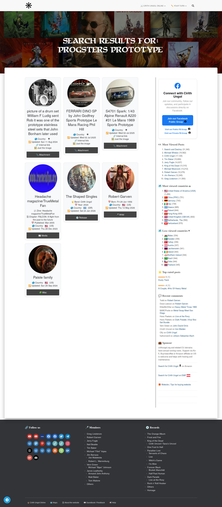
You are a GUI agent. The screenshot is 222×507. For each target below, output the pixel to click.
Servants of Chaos (157, 453)
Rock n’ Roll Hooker (156, 483)
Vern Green (92, 464)
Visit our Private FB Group (176, 133)
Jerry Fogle (169, 162)
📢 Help (112, 503)
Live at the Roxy (182, 316)
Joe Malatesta (95, 457)
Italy (169, 203)
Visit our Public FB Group (176, 129)
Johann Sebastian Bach (183, 335)
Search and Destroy (173, 149)
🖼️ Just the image (42, 147)
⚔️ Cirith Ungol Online (152, 5)
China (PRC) (173, 197)
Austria (170, 245)
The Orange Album (156, 434)
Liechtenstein (173, 248)
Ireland (170, 251)
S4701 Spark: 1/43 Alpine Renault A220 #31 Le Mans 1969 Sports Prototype (120, 117)
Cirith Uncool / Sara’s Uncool (162, 443)
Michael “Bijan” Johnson (99, 467)
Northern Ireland (174, 254)
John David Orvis (180, 325)
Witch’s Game (155, 460)
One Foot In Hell (155, 447)
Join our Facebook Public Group (177, 120)
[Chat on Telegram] (7, 499)
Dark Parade (153, 477)
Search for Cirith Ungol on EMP (172, 375)
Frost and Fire (154, 437)
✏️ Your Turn (178, 5)
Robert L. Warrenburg (98, 461)
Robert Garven (120, 196)
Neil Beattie (92, 444)
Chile (169, 261)
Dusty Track (163, 279)
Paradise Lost (153, 450)
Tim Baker (168, 159)
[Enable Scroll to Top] (216, 501)
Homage (151, 490)
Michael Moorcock (172, 168)
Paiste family (43, 277)
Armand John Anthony (98, 473)
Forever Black (154, 467)
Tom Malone (94, 480)
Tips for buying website (180, 384)
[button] (165, 5)
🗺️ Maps (53, 503)
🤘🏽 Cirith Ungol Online (36, 503)
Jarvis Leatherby (95, 471)
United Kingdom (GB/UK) (178, 216)
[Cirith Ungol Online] (29, 5)
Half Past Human (157, 473)
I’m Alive (153, 464)
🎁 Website (163, 384)
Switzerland (172, 223)
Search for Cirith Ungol (168, 366)
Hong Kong (172, 213)
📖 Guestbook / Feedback (94, 503)
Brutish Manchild (157, 470)
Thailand (171, 264)
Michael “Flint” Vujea (96, 451)
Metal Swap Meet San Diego (176, 311)
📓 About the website (70, 503)
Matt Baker (93, 477)
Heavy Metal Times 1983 (186, 306)
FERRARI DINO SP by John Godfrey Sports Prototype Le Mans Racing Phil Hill (81, 120)
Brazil (169, 258)
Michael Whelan (171, 152)
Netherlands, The (175, 220)
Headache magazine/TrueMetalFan (43, 201)
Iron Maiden (180, 328)
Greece (170, 207)
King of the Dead (171, 165)
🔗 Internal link (43, 144)
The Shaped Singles (81, 196)
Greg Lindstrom (171, 178)
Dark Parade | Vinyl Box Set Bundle (178, 321)
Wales (170, 235)
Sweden (171, 238)
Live (151, 457)
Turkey (170, 241)
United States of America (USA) (181, 190)
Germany (171, 200)
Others (90, 484)
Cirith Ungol (86, 201)
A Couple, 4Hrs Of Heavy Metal (172, 288)
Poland (170, 210)
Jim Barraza (169, 175)
